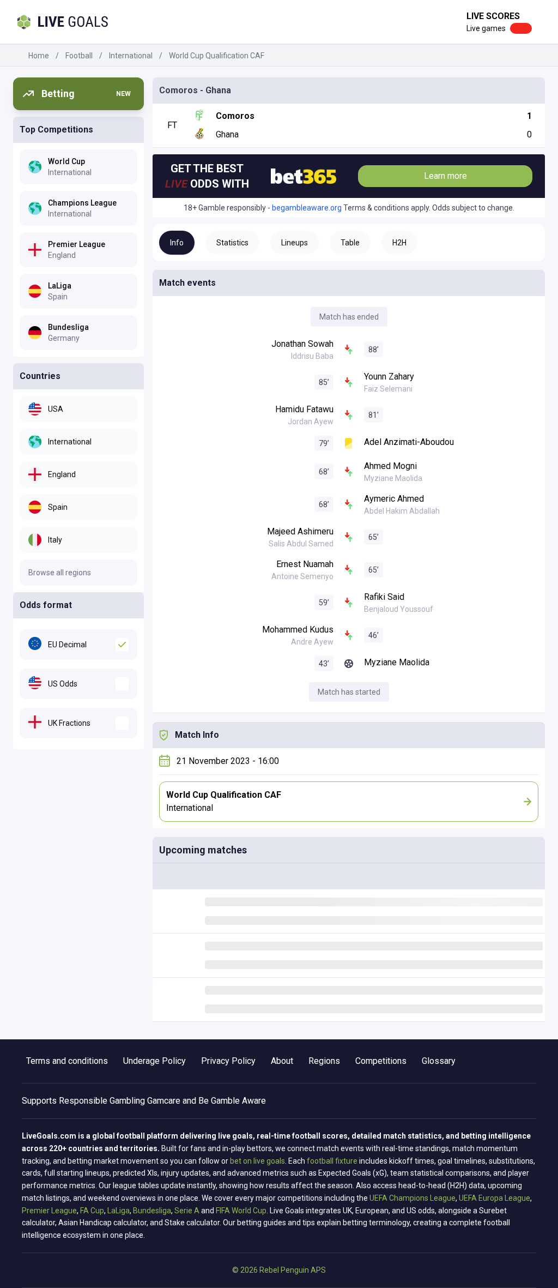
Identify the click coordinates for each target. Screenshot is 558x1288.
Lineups (294, 242)
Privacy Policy (228, 1061)
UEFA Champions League (412, 1198)
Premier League (49, 1210)
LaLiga (118, 1210)
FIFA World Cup (241, 1210)
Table (350, 242)
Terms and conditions (67, 1061)
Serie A (186, 1210)
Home (38, 55)
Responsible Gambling (102, 1101)
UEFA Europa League (494, 1198)
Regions (324, 1061)
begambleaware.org (307, 207)
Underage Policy (154, 1061)
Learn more (445, 176)
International (131, 55)
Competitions (381, 1061)
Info (177, 242)
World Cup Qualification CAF (216, 55)
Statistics (232, 242)
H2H (399, 242)
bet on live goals (257, 1161)
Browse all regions (59, 572)
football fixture (332, 1161)
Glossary (439, 1061)
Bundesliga (152, 1210)
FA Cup (92, 1210)
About (282, 1061)
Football (79, 55)
